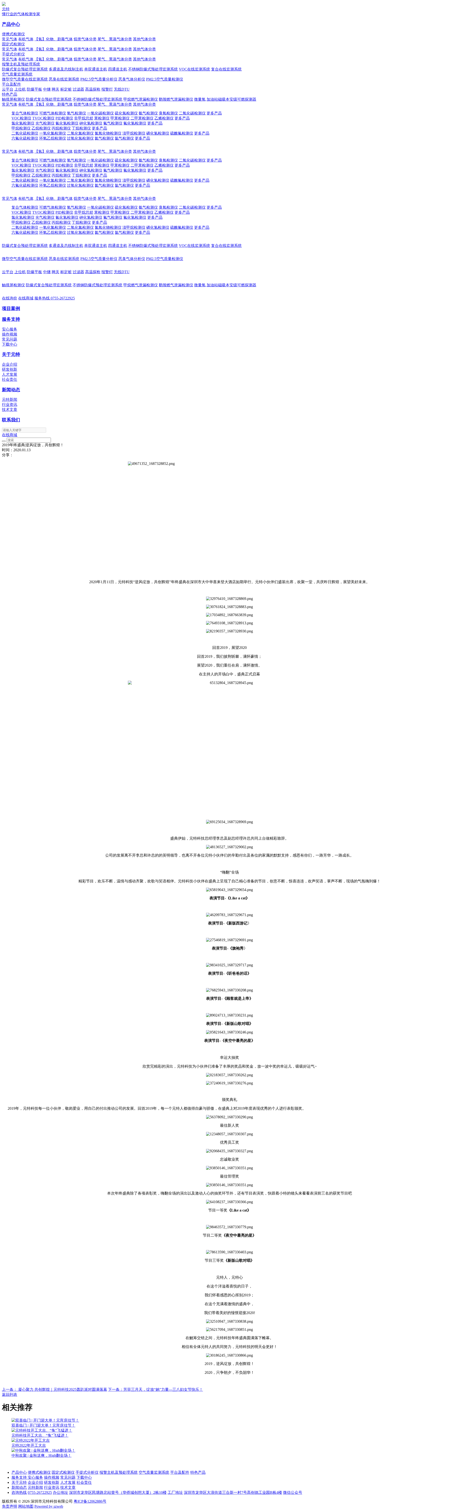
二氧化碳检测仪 (192, 113)
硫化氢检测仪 (126, 113)
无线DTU (122, 89)
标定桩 (66, 89)
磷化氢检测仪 (157, 133)
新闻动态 (11, 389)
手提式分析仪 (13, 54)
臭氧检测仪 (168, 113)
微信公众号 (292, 1492)
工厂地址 (175, 1492)
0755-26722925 (54, 298)
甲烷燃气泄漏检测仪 (140, 99)
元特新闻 (9, 399)
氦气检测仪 (104, 138)
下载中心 (9, 344)
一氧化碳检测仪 (100, 113)
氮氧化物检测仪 (108, 133)
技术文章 (9, 410)
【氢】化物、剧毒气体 (53, 39)
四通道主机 (117, 69)
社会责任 (9, 379)
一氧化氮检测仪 (52, 133)
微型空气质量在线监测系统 (25, 79)
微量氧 (200, 99)
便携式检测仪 (13, 34)
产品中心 (11, 24)
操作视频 (9, 334)
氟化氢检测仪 (134, 123)
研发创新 (9, 369)
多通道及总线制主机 (66, 69)
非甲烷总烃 (83, 118)
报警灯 (107, 89)
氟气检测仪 (112, 123)
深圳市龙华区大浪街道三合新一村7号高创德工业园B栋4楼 (233, 1492)
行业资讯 (9, 404)
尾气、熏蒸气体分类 (115, 39)
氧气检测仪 (76, 113)
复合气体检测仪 (24, 113)
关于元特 (11, 354)
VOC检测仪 (21, 118)
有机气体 (25, 39)
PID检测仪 (64, 118)
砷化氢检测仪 (90, 123)
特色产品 (9, 94)
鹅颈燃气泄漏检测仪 (176, 99)
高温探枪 (92, 89)
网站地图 (25, 1506)
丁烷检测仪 (81, 128)
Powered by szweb (48, 1506)
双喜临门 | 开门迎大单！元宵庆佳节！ (43, 1425)
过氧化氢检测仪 (80, 138)
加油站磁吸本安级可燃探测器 (231, 99)
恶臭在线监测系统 (64, 79)
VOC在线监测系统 (194, 69)
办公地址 (60, 1492)
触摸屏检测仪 (13, 99)
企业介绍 (9, 364)
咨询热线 (19, 1492)
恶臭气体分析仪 (131, 79)
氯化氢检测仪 (22, 123)
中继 (47, 89)
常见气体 (9, 39)
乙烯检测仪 (164, 118)
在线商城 (25, 298)
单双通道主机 (95, 69)
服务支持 (11, 319)
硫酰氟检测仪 (181, 133)
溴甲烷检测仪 (133, 133)
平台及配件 (11, 84)
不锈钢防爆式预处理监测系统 (153, 69)
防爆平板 (34, 89)
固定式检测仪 (13, 44)
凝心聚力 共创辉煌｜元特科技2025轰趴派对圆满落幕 (54, 1389)
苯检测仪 (101, 118)
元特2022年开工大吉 (28, 1445)
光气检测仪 (45, 123)
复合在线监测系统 (226, 69)
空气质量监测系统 (17, 74)
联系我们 (11, 419)
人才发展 (9, 374)
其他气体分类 (144, 39)
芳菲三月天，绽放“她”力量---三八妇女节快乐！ (155, 1389)
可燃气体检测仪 (52, 113)
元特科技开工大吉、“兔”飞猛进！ (39, 1435)
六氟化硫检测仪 (24, 138)
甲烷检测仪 (21, 128)
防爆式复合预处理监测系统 (25, 69)
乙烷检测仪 (41, 128)
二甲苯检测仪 (142, 118)
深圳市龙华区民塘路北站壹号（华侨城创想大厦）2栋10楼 (118, 1492)
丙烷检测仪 (61, 128)
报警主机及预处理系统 (21, 64)
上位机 (20, 89)
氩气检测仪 (124, 138)
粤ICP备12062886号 (90, 1501)
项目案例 (11, 308)
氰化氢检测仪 (66, 123)
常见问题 (9, 339)
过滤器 (78, 89)
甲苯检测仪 (120, 118)
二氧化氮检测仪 (80, 133)
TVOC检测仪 (43, 118)
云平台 (7, 89)
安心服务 (9, 329)
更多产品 (214, 113)
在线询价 (9, 298)
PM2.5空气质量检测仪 (164, 79)
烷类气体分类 (85, 39)
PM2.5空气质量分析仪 (98, 79)
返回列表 (9, 1394)
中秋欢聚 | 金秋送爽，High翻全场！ (41, 1455)
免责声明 (9, 1506)
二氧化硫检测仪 (24, 133)
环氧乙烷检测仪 (52, 138)
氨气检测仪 (148, 113)
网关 (55, 89)
